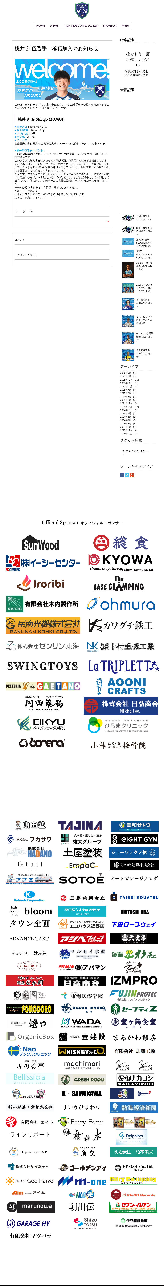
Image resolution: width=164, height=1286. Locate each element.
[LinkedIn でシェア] (31, 211)
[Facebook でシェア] (16, 211)
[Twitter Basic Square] (127, 475)
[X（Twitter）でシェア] (23, 211)
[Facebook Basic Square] (122, 475)
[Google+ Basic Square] (132, 475)
